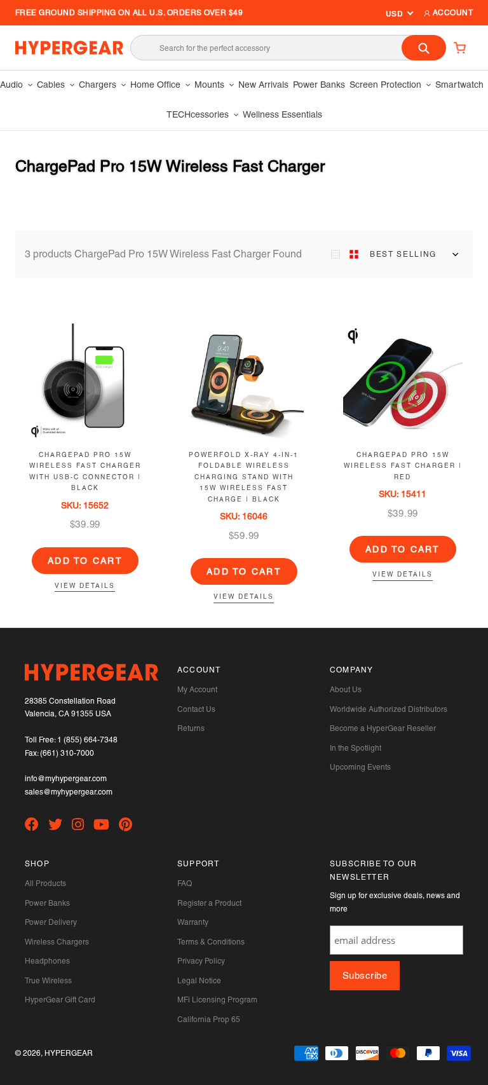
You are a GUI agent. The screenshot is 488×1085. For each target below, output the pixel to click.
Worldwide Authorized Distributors (388, 709)
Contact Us (196, 709)
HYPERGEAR (68, 1053)
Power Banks (47, 903)
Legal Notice (199, 980)
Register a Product (209, 903)
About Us (346, 689)
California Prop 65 (208, 1019)
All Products (45, 883)
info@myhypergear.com (66, 778)
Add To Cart (85, 561)
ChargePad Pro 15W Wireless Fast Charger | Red (403, 466)
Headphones (47, 961)
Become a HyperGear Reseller (383, 728)
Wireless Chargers (57, 942)
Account (451, 12)
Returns (191, 728)
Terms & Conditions (211, 942)
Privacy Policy (201, 961)
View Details (85, 585)
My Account (197, 689)
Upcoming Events (360, 767)
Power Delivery (51, 922)
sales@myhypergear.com (68, 792)
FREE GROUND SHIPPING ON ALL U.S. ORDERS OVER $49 (129, 12)
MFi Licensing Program (217, 999)
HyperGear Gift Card (60, 999)
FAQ (184, 883)
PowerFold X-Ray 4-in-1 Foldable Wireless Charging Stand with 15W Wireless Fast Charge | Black (244, 477)
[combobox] (288, 47)
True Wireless (48, 980)
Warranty (192, 922)
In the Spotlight (355, 748)
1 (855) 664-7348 (87, 739)
